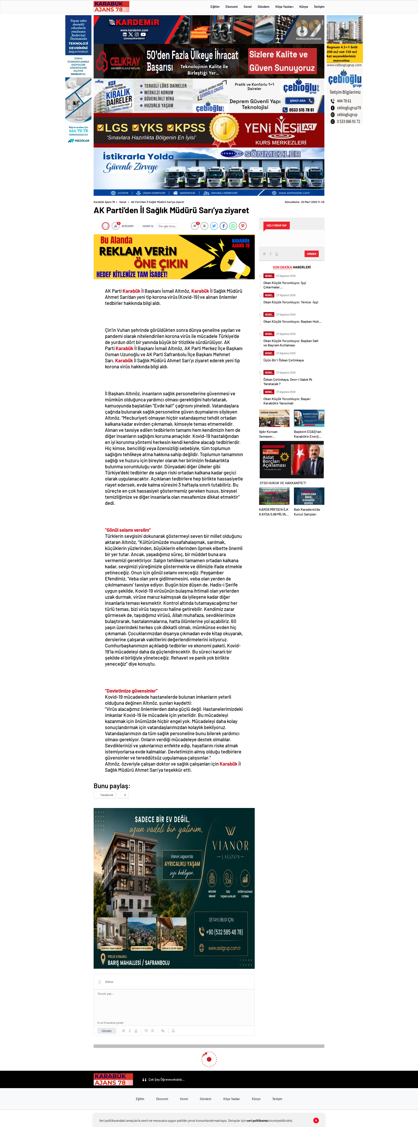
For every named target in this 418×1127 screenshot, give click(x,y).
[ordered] (146, 1030)
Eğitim (215, 6)
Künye (303, 6)
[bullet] (152, 1030)
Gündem (263, 6)
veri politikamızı (257, 1120)
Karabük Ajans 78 (104, 202)
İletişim (319, 6)
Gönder (107, 1031)
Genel (248, 6)
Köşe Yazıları (284, 6)
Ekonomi (232, 6)
